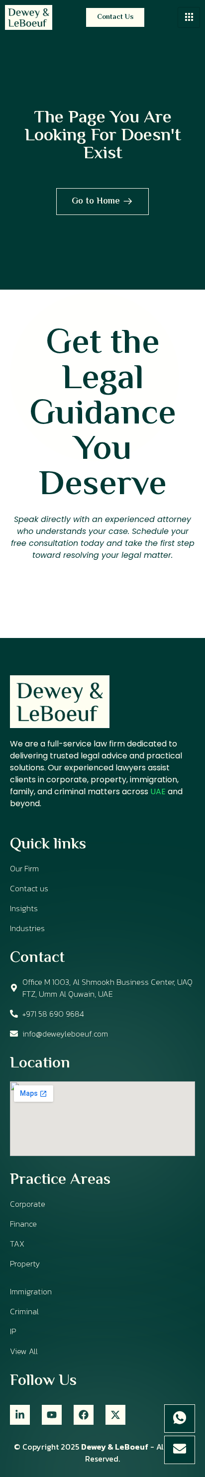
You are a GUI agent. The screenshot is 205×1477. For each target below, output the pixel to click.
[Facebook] (84, 1415)
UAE (158, 791)
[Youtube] (52, 1415)
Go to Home (96, 202)
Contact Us (115, 17)
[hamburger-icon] (189, 17)
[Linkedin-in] (20, 1415)
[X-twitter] (115, 1415)
